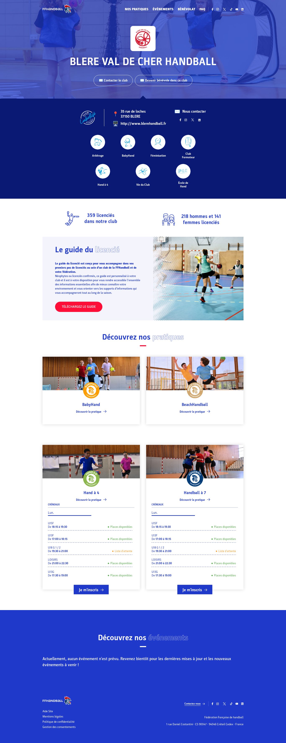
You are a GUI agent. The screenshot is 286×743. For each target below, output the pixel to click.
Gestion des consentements (59, 727)
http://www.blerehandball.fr (143, 123)
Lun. (51, 513)
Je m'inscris (88, 589)
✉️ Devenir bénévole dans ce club (163, 80)
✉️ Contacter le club (113, 80)
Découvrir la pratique (88, 411)
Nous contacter (194, 111)
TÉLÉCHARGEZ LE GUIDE (79, 307)
